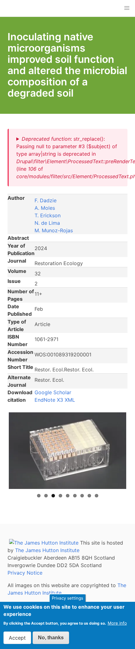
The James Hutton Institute (47, 550)
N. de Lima (47, 223)
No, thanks (51, 637)
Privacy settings (67, 598)
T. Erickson (48, 215)
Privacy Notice (25, 573)
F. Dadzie (46, 200)
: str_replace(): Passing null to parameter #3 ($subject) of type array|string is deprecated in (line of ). (68, 157)
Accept (17, 638)
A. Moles (45, 208)
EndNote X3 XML (55, 400)
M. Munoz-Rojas (54, 230)
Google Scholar (53, 392)
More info (117, 623)
